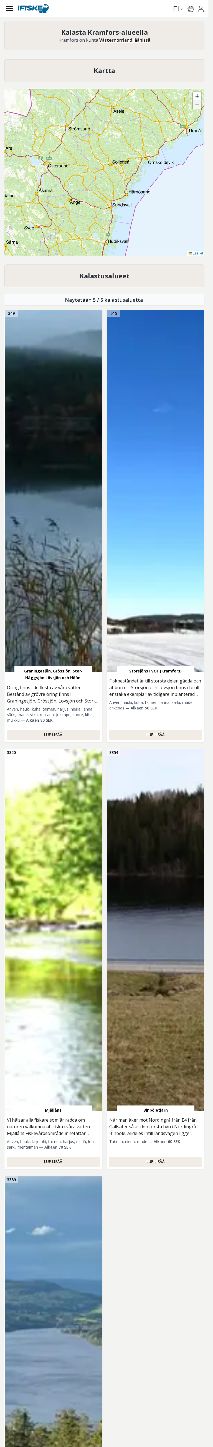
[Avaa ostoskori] (190, 9)
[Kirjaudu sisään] (200, 10)
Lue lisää (53, 734)
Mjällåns (53, 1110)
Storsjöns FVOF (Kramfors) (155, 671)
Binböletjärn (155, 1110)
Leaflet (197, 253)
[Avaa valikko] (9, 8)
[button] (24, 215)
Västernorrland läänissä (124, 40)
